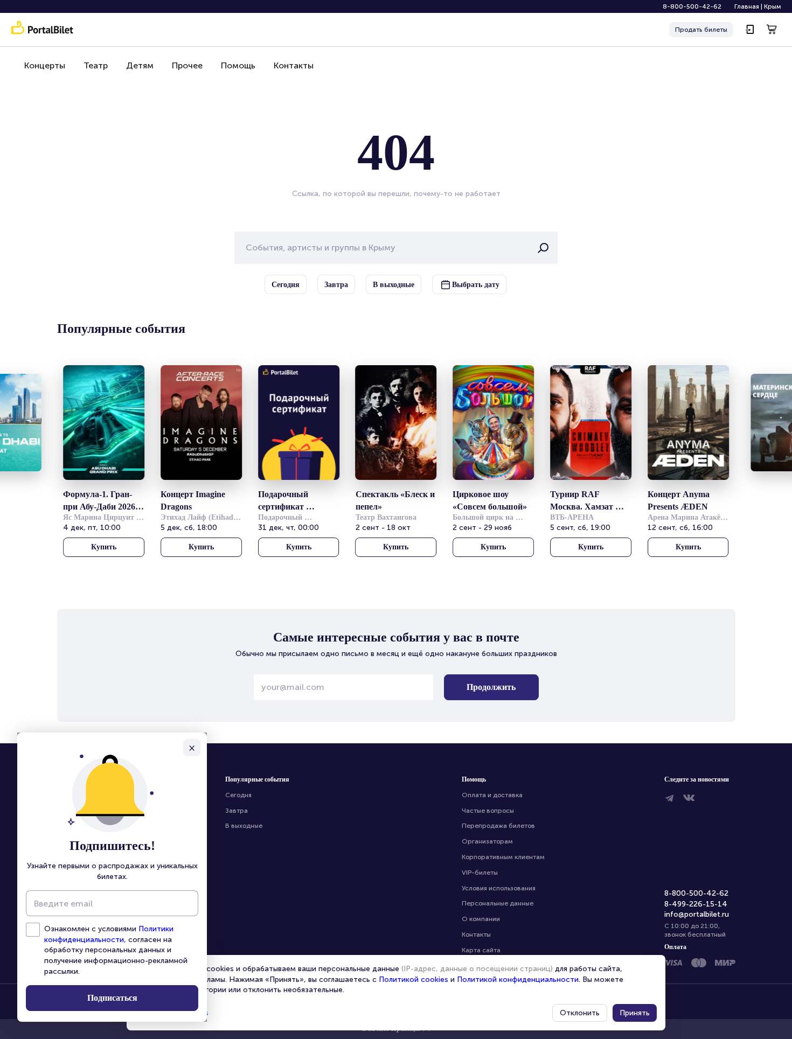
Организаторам (487, 841)
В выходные (243, 825)
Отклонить (580, 1012)
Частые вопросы (488, 810)
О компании (481, 919)
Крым (772, 6)
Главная (746, 6)
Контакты (294, 65)
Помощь (238, 65)
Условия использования (499, 888)
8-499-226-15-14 (695, 904)
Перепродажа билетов (498, 825)
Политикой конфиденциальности (518, 979)
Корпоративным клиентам (503, 857)
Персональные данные (497, 903)
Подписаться (112, 997)
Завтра (236, 810)
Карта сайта (481, 950)
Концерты (44, 65)
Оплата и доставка (492, 795)
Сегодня (238, 795)
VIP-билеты (480, 872)
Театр (96, 65)
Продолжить (491, 687)
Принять (635, 1012)
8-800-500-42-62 (692, 6)
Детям (140, 65)
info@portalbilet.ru (696, 914)
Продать (701, 29)
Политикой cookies (413, 979)
